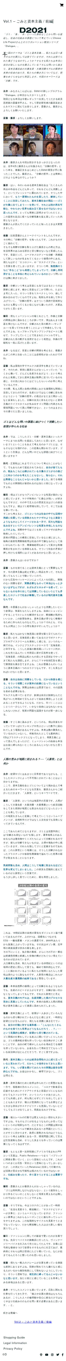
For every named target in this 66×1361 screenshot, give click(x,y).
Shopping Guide (14, 1337)
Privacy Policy (12, 1348)
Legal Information (15, 1343)
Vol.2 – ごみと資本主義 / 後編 (33, 1321)
